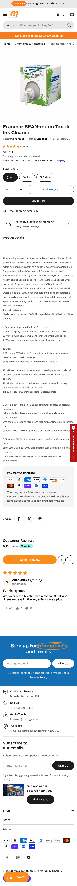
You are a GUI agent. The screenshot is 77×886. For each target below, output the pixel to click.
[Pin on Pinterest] (40, 519)
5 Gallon (45, 177)
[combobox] (38, 25)
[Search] (69, 25)
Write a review (30, 559)
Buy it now (38, 201)
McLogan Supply (24, 871)
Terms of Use (58, 672)
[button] (11, 146)
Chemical (42, 138)
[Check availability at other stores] (68, 224)
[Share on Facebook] (18, 519)
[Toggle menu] (5, 14)
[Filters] (62, 559)
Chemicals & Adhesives (30, 43)
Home (7, 43)
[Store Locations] (58, 14)
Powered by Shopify (49, 871)
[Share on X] (29, 519)
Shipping (8, 156)
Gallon (27, 177)
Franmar (18, 138)
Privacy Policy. (38, 677)
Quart (10, 177)
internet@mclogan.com (25, 719)
